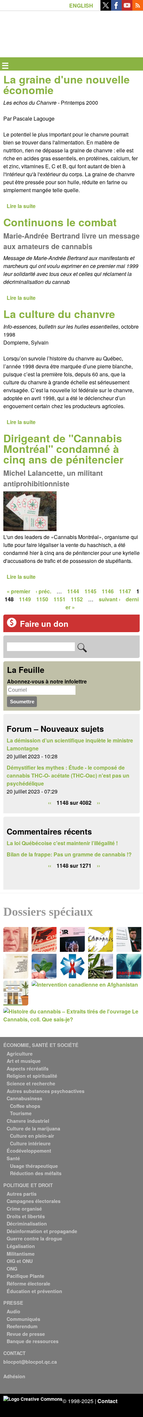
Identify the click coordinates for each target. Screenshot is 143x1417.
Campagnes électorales (34, 1201)
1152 (77, 599)
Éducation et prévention (34, 1291)
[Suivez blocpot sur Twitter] (105, 8)
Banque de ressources (33, 1341)
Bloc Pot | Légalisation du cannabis (34, 21)
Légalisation (21, 1246)
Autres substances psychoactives (45, 1091)
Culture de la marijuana (33, 1128)
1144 (73, 591)
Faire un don (44, 623)
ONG (12, 1268)
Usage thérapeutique (34, 1166)
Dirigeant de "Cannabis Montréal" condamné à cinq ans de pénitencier (63, 448)
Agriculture (20, 1053)
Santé (13, 1158)
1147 (125, 591)
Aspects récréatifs (28, 1068)
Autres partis (22, 1193)
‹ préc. (43, 591)
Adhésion (14, 1376)
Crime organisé (24, 1208)
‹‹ (49, 802)
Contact (107, 1401)
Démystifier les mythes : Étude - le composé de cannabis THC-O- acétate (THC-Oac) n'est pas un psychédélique (68, 775)
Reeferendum (22, 1326)
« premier (18, 591)
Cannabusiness (24, 1098)
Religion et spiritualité (32, 1075)
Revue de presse (26, 1334)
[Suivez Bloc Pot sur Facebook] (116, 8)
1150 (42, 599)
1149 (25, 599)
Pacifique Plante (25, 1276)
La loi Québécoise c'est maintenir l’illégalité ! (62, 843)
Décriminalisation (27, 1223)
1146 (108, 591)
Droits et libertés (26, 1216)
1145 (90, 591)
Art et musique (24, 1061)
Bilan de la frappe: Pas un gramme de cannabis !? (69, 854)
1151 (60, 599)
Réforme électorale (28, 1283)
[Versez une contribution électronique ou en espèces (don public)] (12, 625)
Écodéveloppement (29, 1150)
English (81, 5)
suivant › (109, 599)
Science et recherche (31, 1083)
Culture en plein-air (32, 1135)
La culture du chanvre (59, 313)
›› (98, 802)
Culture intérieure (30, 1143)
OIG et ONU (20, 1261)
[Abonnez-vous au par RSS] (137, 8)
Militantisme (21, 1253)
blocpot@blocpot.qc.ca (30, 1361)
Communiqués (23, 1319)
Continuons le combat (60, 222)
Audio (13, 1311)
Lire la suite (21, 206)
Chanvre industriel (28, 1120)
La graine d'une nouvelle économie (66, 84)
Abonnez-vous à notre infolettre (47, 681)
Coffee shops (25, 1106)
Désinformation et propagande (42, 1231)
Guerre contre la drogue (34, 1238)
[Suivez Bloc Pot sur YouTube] (127, 8)
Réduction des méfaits (36, 1173)
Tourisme (21, 1113)
